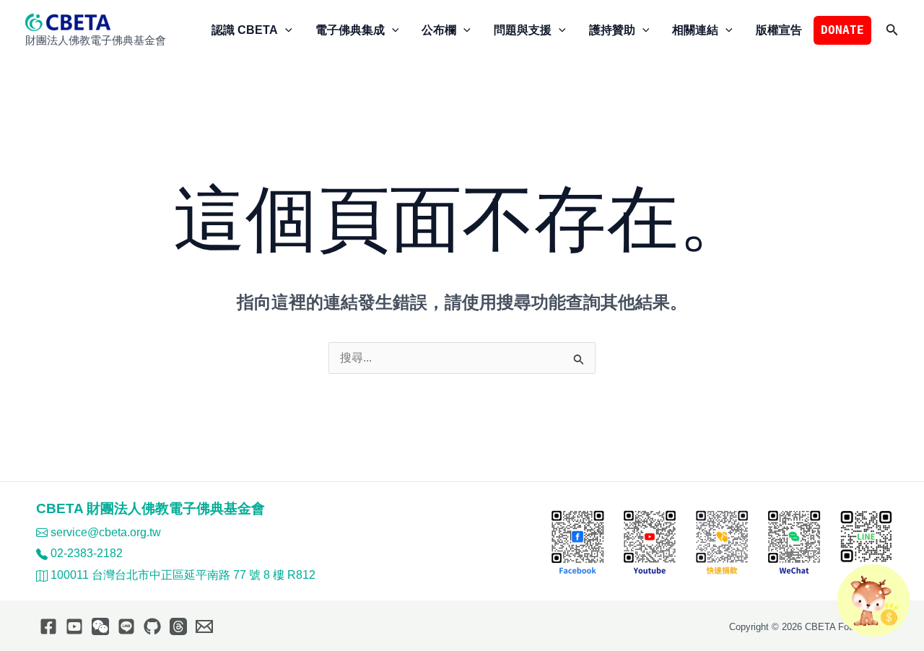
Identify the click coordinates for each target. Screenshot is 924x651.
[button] (285, 30)
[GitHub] (152, 626)
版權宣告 (779, 30)
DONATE (842, 30)
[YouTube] (74, 626)
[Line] (126, 626)
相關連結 (695, 30)
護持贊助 (612, 30)
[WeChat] (100, 626)
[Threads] (178, 626)
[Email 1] (204, 626)
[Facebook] (48, 626)
